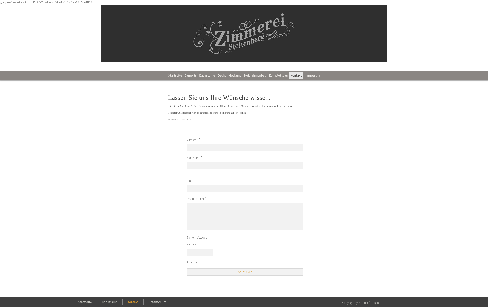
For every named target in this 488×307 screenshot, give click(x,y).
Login (375, 303)
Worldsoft (364, 303)
